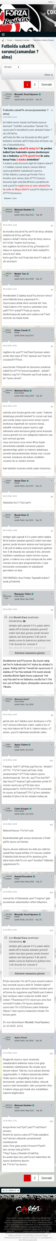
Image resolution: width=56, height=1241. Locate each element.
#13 (51, 930)
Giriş (50, 2)
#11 (51, 825)
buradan (19, 1231)
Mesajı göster (24, 621)
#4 (52, 346)
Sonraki (46, 84)
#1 (52, 110)
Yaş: (37, 99)
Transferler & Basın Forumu (43, 40)
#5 (52, 407)
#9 (52, 715)
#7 (52, 531)
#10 (51, 761)
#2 (52, 226)
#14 (51, 1054)
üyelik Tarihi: (19, 99)
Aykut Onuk (20, 1037)
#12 (51, 892)
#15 (51, 1121)
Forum (9, 40)
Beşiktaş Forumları (22, 40)
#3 (52, 290)
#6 (52, 497)
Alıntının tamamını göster (30, 653)
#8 (52, 610)
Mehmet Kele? (22, 699)
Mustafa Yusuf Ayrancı (37, 1022)
